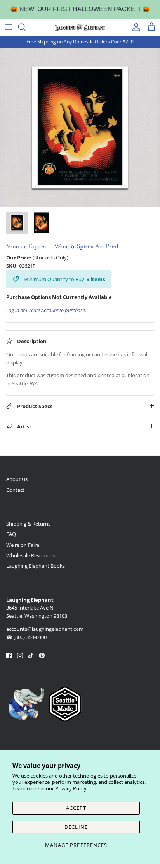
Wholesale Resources (30, 555)
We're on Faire (22, 544)
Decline (75, 826)
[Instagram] (20, 655)
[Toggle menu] (8, 27)
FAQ (11, 534)
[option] (80, 127)
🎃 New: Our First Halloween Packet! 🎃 (80, 9)
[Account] (134, 27)
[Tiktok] (31, 655)
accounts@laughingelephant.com (44, 628)
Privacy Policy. (71, 788)
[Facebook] (9, 655)
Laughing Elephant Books (35, 565)
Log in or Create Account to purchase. (46, 310)
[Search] (25, 27)
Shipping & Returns (28, 523)
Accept (76, 807)
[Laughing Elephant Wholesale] (80, 27)
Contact (15, 489)
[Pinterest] (42, 655)
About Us (17, 479)
